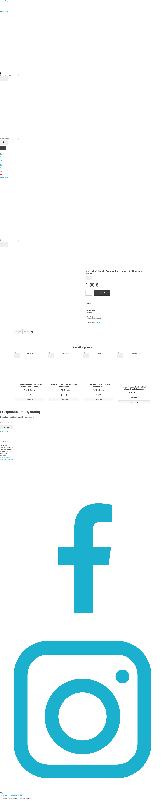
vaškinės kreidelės (96, 318)
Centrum (98, 322)
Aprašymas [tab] (18, 332)
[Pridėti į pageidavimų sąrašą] (89, 278)
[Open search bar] (1, 73)
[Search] (4, 78)
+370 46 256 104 (5, 457)
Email (2, 422)
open (76, 270)
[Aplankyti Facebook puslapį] (82, 544)
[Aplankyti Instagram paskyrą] (82, 709)
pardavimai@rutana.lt (6, 459)
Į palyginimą (29, 399)
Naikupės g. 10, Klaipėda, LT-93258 (11, 795)
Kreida (104, 268)
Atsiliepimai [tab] (28, 332)
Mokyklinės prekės (92, 268)
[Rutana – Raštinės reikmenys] (18, 5)
